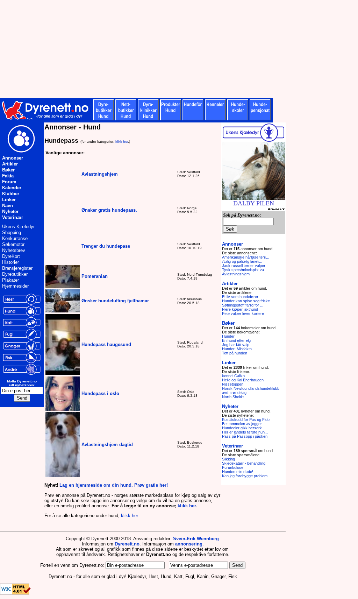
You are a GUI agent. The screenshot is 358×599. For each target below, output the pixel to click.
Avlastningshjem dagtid (107, 444)
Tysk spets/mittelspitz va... (244, 270)
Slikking (228, 459)
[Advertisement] (171, 49)
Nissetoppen (232, 384)
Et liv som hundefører (240, 297)
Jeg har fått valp (235, 345)
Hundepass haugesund (106, 344)
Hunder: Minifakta (237, 349)
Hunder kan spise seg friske (246, 301)
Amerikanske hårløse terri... (245, 257)
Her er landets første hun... (245, 432)
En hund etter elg (236, 340)
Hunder (228, 336)
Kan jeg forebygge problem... (246, 476)
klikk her (121, 141)
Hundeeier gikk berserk (242, 428)
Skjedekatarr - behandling (243, 463)
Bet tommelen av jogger (242, 424)
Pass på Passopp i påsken (244, 436)
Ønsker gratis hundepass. (109, 210)
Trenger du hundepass (105, 246)
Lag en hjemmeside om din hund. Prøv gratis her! (113, 485)
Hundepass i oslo (100, 393)
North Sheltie (233, 397)
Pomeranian (94, 276)
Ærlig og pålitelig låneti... (242, 261)
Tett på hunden (234, 353)
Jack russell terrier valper (243, 265)
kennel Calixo (233, 376)
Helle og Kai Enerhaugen (243, 380)
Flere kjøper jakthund (240, 309)
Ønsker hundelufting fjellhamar (115, 300)
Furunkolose (232, 467)
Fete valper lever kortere (243, 313)
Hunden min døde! (237, 472)
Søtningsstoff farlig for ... (242, 305)
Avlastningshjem (99, 174)
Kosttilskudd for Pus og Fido (246, 419)
